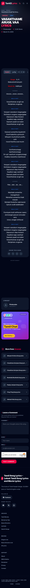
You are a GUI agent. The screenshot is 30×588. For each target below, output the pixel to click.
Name (3, 437)
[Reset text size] (21, 72)
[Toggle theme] (19, 3)
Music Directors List (7, 542)
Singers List (4, 539)
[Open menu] (27, 3)
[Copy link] (21, 253)
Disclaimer (4, 562)
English (7, 72)
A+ (24, 72)
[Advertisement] (15, 51)
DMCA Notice (5, 559)
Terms (12, 583)
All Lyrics (3, 545)
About (3, 556)
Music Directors (5, 523)
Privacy (3, 565)
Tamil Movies (5, 517)
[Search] (23, 3)
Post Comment (8, 461)
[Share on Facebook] (9, 253)
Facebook (8, 497)
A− (19, 72)
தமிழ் (14, 72)
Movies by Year (5, 520)
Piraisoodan (7, 29)
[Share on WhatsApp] (17, 253)
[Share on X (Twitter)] (13, 253)
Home (2, 10)
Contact (3, 568)
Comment (4, 420)
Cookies (18, 583)
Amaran (8, 10)
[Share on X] (9, 505)
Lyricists (3, 526)
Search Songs (5, 529)
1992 (11, 15)
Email (3, 444)
